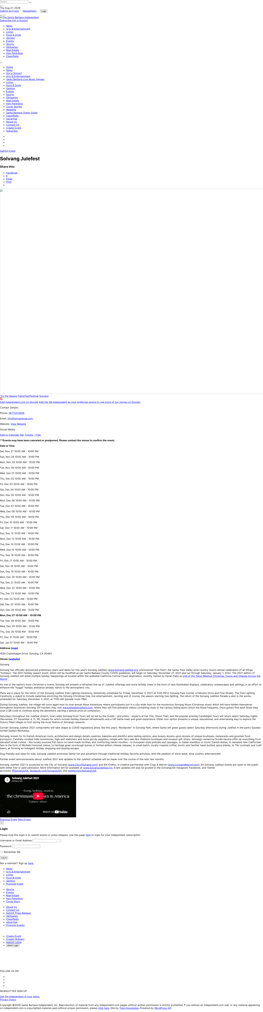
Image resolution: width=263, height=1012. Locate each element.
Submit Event (7, 150)
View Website (18, 423)
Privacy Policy (8, 999)
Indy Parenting (14, 53)
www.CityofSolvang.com (82, 764)
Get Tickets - (30, 434)
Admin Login (12, 945)
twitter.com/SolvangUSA (82, 770)
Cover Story (13, 901)
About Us (11, 121)
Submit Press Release (18, 913)
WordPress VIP (162, 1008)
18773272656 (16, 413)
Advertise (11, 118)
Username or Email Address (16, 840)
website (14, 658)
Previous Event (8, 819)
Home (9, 67)
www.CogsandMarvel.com (183, 764)
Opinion (10, 37)
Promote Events (15, 925)
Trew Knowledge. (129, 1008)
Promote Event (14, 883)
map (14, 648)
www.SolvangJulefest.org (123, 669)
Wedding (11, 109)
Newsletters (29, 10)
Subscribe (6, 20)
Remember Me (11, 851)
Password (5, 846)
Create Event (13, 127)
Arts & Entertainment (18, 28)
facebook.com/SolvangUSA (46, 770)
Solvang (44, 396)
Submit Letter (14, 942)
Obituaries (12, 47)
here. (31, 863)
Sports (10, 44)
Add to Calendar (10, 434)
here (88, 834)
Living (9, 31)
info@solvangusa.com (20, 418)
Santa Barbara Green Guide (21, 112)
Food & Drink (13, 34)
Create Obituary (15, 939)
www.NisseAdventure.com (78, 707)
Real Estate (12, 50)
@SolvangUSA (20, 770)
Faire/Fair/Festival (28, 396)
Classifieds (12, 56)
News (9, 25)
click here (103, 1008)
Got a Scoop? (20, 20)
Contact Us (12, 124)
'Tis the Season (9, 396)
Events (10, 41)
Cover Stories (14, 106)
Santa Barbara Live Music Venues (25, 79)
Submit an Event (9, 10)
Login (43, 11)
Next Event (24, 819)
